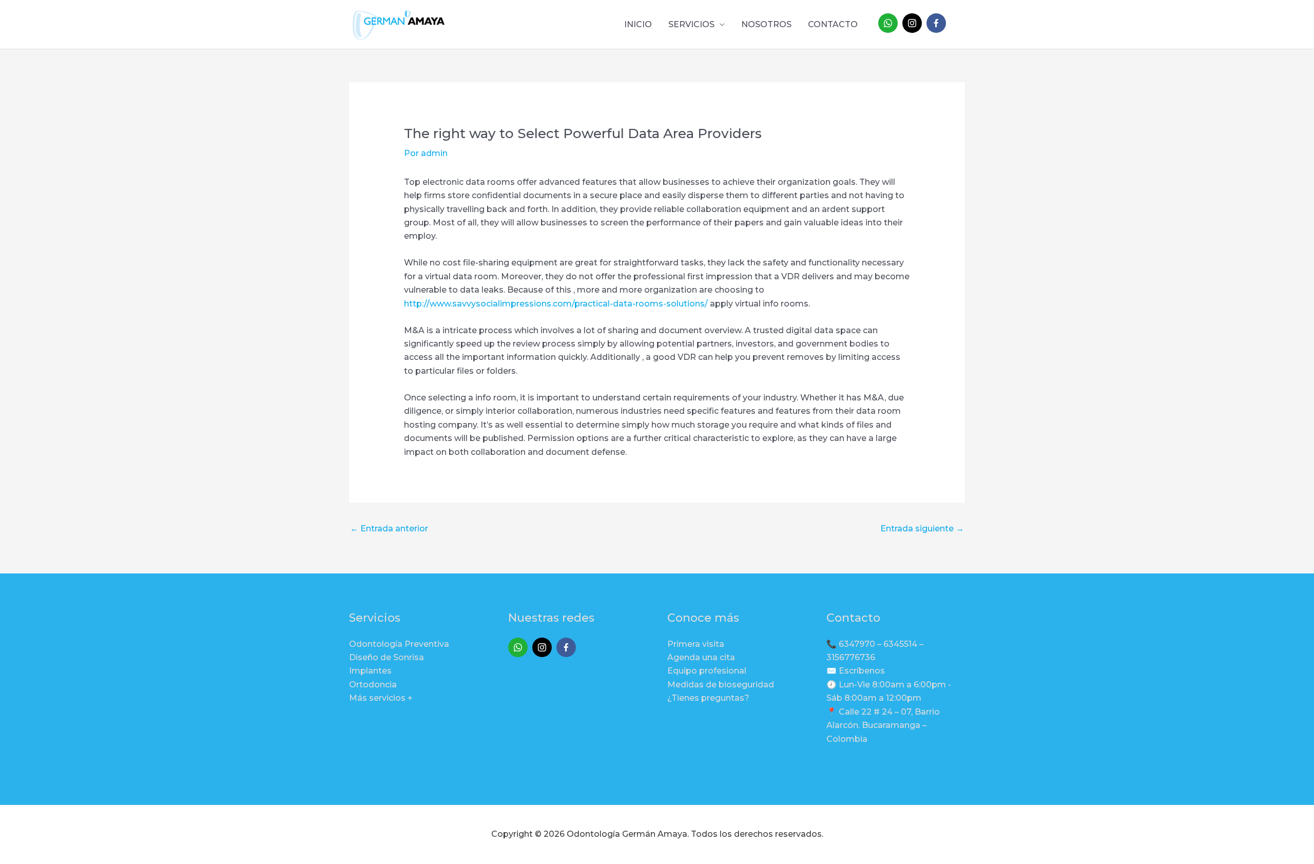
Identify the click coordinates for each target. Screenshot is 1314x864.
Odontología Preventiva (399, 644)
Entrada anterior (389, 528)
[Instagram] (912, 23)
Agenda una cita (701, 657)
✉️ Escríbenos (855, 671)
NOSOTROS (766, 24)
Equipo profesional (706, 671)
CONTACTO (833, 24)
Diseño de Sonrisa (386, 657)
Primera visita (695, 644)
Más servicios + (381, 698)
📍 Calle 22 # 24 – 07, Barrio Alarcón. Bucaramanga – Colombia (883, 725)
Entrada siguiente (922, 528)
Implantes (370, 671)
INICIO (638, 24)
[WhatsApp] (888, 23)
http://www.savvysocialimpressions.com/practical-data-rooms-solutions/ (556, 304)
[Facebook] (936, 23)
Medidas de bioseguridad (720, 684)
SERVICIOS (691, 24)
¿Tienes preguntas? (708, 698)
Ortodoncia (373, 684)
